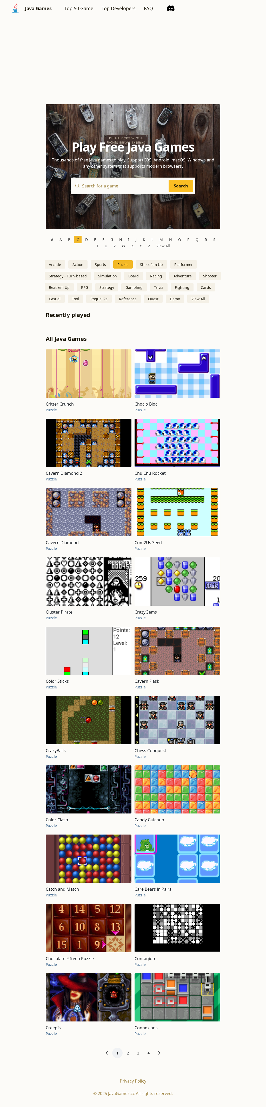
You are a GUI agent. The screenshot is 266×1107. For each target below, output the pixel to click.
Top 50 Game (78, 8)
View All (163, 245)
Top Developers (119, 8)
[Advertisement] (133, 55)
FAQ (148, 8)
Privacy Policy (133, 1081)
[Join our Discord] (171, 8)
